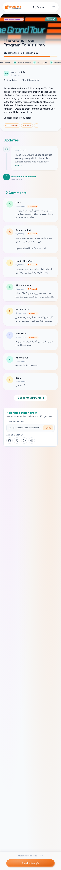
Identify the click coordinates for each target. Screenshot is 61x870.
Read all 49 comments (30, 397)
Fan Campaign (11, 125)
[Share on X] (17, 440)
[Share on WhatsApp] (24, 440)
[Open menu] (54, 7)
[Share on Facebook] (9, 440)
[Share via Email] (32, 440)
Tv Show (27, 125)
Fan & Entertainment (13, 19)
